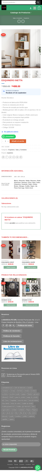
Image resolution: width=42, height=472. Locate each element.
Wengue (21, 186)
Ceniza (35, 184)
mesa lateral (5, 403)
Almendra (22, 180)
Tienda (16, 464)
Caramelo (24, 184)
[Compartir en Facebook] (6, 157)
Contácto (28, 464)
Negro (32, 186)
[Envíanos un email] (10, 325)
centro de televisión (19, 387)
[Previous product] (22, 21)
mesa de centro (22, 400)
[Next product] (19, 21)
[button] (34, 8)
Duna (29, 182)
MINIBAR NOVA (6, 300)
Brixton (16, 186)
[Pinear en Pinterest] (17, 157)
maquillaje (13, 400)
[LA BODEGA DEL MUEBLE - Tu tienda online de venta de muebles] (3, 7)
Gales (30, 184)
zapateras (31, 416)
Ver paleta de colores (11, 132)
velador (25, 416)
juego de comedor (20, 397)
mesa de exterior (33, 400)
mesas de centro (15, 403)
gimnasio (36, 394)
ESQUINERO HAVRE (28, 262)
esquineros (10, 153)
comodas (12, 391)
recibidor (14, 410)
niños (33, 406)
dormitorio (20, 391)
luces (7, 400)
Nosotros (10, 464)
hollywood (5, 397)
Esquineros (26, 18)
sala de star (9, 413)
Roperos (34, 410)
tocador (11, 416)
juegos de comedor (32, 397)
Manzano (33, 180)
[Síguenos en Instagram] (6, 325)
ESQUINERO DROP (7, 262)
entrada (27, 391)
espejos (23, 394)
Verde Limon (29, 188)
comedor (29, 387)
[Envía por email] (13, 157)
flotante (30, 394)
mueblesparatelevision (8, 406)
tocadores (18, 416)
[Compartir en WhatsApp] (3, 157)
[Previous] (4, 49)
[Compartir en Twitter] (10, 157)
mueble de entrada (27, 403)
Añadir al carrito (18, 141)
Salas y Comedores (17, 18)
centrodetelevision (7, 387)
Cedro (38, 182)
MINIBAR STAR (27, 300)
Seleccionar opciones (31, 305)
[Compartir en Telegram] (20, 157)
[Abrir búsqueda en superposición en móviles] (21, 2)
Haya (33, 182)
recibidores (21, 410)
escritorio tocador (15, 394)
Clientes (21, 464)
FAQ (33, 464)
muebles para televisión (23, 406)
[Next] (37, 49)
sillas (16, 413)
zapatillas (4, 419)
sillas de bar (23, 413)
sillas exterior (32, 413)
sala (3, 413)
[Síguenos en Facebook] (3, 325)
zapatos (11, 419)
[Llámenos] (13, 325)
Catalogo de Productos (20, 13)
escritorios (5, 394)
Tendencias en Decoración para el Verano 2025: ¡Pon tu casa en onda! (23, 375)
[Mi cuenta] (31, 8)
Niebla (28, 180)
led (3, 400)
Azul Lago (21, 188)
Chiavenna (17, 184)
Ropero (28, 410)
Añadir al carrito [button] (11, 267)
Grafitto (27, 186)
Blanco (16, 180)
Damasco (24, 182)
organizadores (6, 410)
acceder (12, 223)
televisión (4, 416)
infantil (11, 397)
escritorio (33, 391)
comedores (5, 391)
